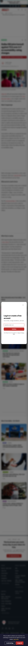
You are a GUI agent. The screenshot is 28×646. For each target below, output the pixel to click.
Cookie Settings (9, 643)
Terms (19, 332)
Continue (14, 329)
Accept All (19, 643)
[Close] (23, 305)
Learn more (16, 639)
